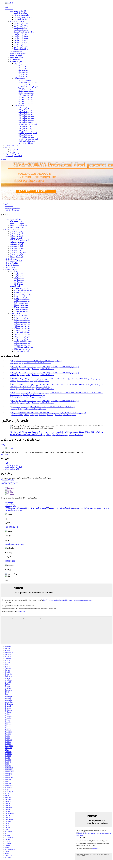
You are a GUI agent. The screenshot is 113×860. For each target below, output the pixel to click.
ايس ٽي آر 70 (23, 68)
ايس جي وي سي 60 (26, 97)
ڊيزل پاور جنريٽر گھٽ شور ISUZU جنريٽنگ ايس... (28, 409)
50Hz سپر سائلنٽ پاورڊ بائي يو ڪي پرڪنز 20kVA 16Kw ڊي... (32, 369)
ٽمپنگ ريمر (18, 63)
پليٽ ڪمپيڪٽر (19, 78)
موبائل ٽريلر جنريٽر (16, 57)
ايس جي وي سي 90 (26, 103)
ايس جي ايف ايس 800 (26, 137)
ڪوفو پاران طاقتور (21, 47)
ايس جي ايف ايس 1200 (27, 141)
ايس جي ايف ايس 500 (26, 122)
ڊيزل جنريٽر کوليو (20, 13)
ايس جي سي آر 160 (26, 95)
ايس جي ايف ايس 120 (26, 112)
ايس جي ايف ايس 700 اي (28, 133)
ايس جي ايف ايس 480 (26, 120)
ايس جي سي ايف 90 (26, 80)
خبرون (7, 147)
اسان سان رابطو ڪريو (13, 156)
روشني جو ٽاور (15, 59)
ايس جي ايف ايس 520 (26, 126)
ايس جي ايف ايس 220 (26, 114)
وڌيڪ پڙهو (4, 454)
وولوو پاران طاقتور (21, 30)
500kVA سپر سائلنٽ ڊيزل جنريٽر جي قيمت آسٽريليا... (29, 381)
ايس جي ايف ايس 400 (26, 118)
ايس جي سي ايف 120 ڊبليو (28, 86)
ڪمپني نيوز (14, 149)
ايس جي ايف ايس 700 (26, 131)
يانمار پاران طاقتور (21, 38)
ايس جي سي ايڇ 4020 (26, 91)
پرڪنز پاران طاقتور (21, 26)
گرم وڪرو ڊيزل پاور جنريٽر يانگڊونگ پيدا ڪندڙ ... (27, 397)
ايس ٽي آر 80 (23, 74)
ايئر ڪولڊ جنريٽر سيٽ (18, 11)
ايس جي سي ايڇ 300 (26, 89)
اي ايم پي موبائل (11, 506)
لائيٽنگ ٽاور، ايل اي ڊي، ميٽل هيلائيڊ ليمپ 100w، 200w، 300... (32, 389)
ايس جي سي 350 (25, 107)
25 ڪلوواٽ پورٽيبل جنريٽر (20, 508)
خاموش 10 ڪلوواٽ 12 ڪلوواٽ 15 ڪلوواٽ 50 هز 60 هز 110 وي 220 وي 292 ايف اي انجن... (43, 415)
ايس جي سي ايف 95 (26, 84)
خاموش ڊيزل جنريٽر (21, 15)
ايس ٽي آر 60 (23, 65)
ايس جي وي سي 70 (26, 99)
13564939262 (10, 561)
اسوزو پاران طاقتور (21, 40)
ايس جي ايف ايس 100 (26, 110)
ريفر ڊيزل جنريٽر (16, 51)
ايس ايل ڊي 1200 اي (26, 143)
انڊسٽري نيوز (14, 151)
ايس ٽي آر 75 (23, 70)
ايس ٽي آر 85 (23, 76)
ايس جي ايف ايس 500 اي (28, 124)
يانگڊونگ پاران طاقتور (22, 44)
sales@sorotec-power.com (10, 482)
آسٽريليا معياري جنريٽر (18, 53)
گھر (6, 7)
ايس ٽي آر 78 (23, 72)
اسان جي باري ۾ (12, 145)
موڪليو (3, 444)
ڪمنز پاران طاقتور (21, 23)
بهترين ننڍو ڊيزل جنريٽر (13, 510)
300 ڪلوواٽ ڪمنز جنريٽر (39, 508)
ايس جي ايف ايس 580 (26, 128)
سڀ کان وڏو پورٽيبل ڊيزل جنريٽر (62, 508)
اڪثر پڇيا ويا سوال (12, 154)
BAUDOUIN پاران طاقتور (24, 32)
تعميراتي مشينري (16, 61)
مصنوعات (9, 9)
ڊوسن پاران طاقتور (21, 34)
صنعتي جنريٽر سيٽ (17, 21)
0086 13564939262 (8, 484)
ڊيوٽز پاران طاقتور (20, 28)
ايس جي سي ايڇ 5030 (26, 93)
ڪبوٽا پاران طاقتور (21, 36)
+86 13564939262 (7, 480)
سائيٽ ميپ (9, 504)
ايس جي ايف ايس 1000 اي (28, 139)
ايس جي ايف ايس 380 (26, 116)
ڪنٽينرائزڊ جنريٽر (16, 55)
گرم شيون (9, 502)
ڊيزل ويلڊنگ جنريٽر (21, 19)
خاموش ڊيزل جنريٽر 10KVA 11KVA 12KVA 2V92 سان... (30, 363)
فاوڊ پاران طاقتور (20, 42)
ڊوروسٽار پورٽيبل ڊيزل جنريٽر (85, 508)
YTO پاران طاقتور (21, 49)
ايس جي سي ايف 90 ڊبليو (28, 82)
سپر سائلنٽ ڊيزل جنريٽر (23, 17)
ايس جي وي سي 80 (26, 101)
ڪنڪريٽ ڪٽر (19, 105)
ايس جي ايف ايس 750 (26, 135)
